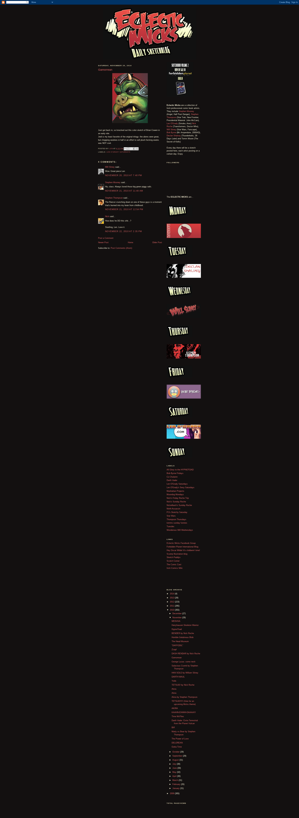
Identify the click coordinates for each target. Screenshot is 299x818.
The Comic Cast (174, 564)
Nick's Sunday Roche (176, 501)
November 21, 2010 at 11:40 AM (124, 191)
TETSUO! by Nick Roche (183, 685)
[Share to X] (131, 148)
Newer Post (103, 242)
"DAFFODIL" (177, 645)
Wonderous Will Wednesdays (180, 530)
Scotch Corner (173, 561)
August (175, 760)
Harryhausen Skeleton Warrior (185, 625)
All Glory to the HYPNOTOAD (180, 469)
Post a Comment (105, 238)
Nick (107, 216)
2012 (172, 602)
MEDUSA (176, 621)
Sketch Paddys (173, 557)
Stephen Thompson (114, 198)
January (176, 788)
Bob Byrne (171, 132)
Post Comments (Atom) (121, 248)
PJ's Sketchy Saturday (177, 512)
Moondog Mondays (175, 494)
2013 (172, 598)
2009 (172, 793)
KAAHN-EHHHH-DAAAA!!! (184, 712)
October (176, 752)
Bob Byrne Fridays (175, 473)
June (174, 768)
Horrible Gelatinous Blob (182, 637)
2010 (172, 610)
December (177, 613)
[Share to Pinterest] (137, 148)
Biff (173, 727)
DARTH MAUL (178, 677)
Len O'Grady (172, 123)
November (177, 617)
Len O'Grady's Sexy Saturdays (180, 487)
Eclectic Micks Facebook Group (181, 543)
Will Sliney (110, 167)
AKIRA (175, 708)
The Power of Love (180, 739)
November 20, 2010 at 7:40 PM (123, 175)
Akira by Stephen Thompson (184, 697)
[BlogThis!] (128, 148)
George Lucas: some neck (183, 661)
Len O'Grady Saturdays (118, 152)
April (174, 776)
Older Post (157, 242)
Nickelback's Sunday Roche (179, 505)
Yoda (174, 681)
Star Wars (171, 516)
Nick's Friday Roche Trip (178, 498)
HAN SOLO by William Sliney (185, 673)
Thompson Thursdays (176, 519)
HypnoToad (177, 629)
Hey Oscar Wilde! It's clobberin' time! (183, 550)
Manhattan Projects (175, 491)
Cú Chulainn (172, 477)
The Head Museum (180, 641)
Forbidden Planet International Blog (182, 547)
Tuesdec (170, 526)
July (174, 764)
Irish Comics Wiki (175, 568)
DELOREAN (177, 743)
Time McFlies (178, 716)
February (176, 784)
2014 (172, 593)
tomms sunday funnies (177, 523)
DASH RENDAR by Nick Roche (186, 653)
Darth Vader (172, 480)
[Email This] (125, 148)
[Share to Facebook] (134, 148)
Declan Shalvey (174, 135)
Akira (174, 689)
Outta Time (177, 747)
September (177, 756)
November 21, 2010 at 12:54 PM (124, 209)
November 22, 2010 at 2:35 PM (123, 231)
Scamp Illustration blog (177, 554)
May (174, 772)
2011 (172, 606)
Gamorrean (177, 657)
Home (130, 242)
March (175, 780)
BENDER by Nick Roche (183, 633)
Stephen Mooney (112, 182)
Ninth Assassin (173, 508)
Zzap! (174, 649)
